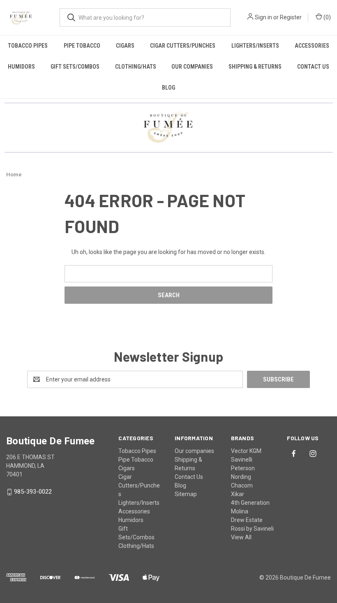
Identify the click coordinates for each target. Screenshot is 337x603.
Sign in (263, 17)
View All (241, 537)
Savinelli (241, 459)
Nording (241, 477)
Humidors (21, 66)
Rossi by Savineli (252, 528)
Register (291, 17)
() (326, 17)
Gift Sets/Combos (75, 66)
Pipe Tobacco (82, 45)
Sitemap (186, 494)
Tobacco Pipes (28, 45)
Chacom (242, 485)
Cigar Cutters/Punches (182, 45)
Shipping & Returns (255, 66)
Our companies (192, 66)
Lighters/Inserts (255, 45)
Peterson (243, 468)
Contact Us (313, 66)
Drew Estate (247, 520)
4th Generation (250, 502)
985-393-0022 (33, 492)
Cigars (125, 45)
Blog (168, 87)
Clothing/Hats (135, 66)
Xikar (237, 494)
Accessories (312, 45)
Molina (239, 511)
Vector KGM (246, 451)
